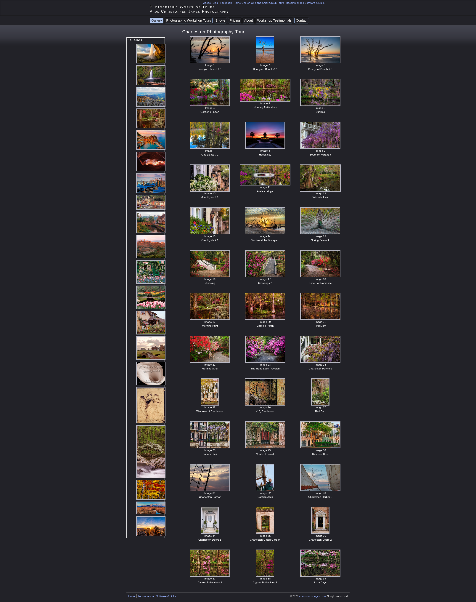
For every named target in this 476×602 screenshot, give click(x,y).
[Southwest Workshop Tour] (150, 161)
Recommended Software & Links (305, 2)
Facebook (226, 2)
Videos (207, 2)
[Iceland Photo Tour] (150, 53)
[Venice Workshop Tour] (150, 182)
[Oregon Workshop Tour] (150, 74)
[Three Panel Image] (150, 451)
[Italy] (150, 246)
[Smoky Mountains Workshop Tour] (150, 96)
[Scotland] (150, 347)
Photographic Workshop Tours (188, 20)
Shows (220, 20)
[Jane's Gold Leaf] (150, 405)
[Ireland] (150, 322)
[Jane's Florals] (150, 373)
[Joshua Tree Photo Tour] (150, 525)
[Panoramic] (150, 202)
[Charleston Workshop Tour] (150, 118)
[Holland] (150, 297)
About (248, 20)
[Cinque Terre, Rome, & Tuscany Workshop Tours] (150, 139)
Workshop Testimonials (274, 20)
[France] (150, 271)
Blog (215, 2)
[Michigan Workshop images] (150, 489)
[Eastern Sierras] (150, 507)
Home (131, 596)
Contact (301, 20)
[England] (150, 222)
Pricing (235, 20)
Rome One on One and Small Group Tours (259, 2)
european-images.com (312, 596)
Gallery (156, 20)
